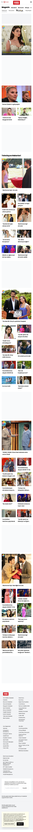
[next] (30, 40)
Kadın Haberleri (7, 714)
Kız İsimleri (5, 760)
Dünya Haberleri (7, 710)
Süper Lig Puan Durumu (22, 735)
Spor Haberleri (6, 708)
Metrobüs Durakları (23, 750)
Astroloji (5, 728)
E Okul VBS (21, 715)
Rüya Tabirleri (22, 743)
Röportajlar (28, 10)
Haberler (5, 700)
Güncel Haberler (7, 704)
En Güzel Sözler (22, 748)
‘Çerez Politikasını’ (19, 819)
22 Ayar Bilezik (22, 730)
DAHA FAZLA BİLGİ (9, 824)
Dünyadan (11, 10)
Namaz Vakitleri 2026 (24, 706)
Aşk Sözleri (5, 740)
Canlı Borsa (22, 704)
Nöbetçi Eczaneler (23, 711)
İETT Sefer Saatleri (7, 767)
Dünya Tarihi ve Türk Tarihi (24, 746)
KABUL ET (20, 824)
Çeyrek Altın (6, 746)
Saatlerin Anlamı (7, 738)
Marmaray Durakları (8, 756)
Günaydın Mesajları (8, 742)
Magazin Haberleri (7, 706)
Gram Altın (6, 744)
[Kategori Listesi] (31, 2)
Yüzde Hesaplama (8, 774)
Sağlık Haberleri (7, 712)
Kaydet (25, 788)
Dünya (27, 7)
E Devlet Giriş (22, 717)
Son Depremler (6, 726)
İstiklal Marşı (22, 713)
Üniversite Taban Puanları (23, 740)
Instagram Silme (7, 733)
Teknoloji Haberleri (7, 716)
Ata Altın (21, 726)
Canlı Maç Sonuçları (24, 732)
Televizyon (4, 10)
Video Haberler (22, 738)
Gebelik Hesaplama (8, 769)
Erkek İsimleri (6, 758)
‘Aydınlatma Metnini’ (8, 821)
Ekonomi (21, 7)
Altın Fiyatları (6, 718)
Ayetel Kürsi (6, 736)
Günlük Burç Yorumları (22, 720)
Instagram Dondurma (6, 731)
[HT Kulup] (20, 10)
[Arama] (2, 2)
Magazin (6, 7)
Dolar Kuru (21, 698)
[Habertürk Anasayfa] (16, 2)
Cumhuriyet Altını (23, 728)
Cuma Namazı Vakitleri (22, 708)
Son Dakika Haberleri (8, 698)
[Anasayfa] (5, 694)
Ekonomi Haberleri (7, 702)
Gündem (14, 7)
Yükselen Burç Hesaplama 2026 (7, 771)
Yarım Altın (6, 748)
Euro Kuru (21, 700)
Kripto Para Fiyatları (24, 702)
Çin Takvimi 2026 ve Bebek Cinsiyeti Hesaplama (8, 763)
